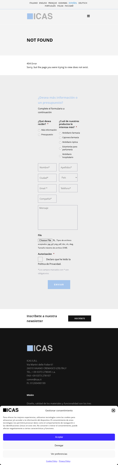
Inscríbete (79, 318)
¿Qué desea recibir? (44, 123)
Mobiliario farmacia (71, 132)
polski (60, 6)
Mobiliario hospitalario (67, 156)
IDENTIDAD (35, 36)
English (43, 3)
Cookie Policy (51, 461)
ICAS (40, 348)
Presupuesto (47, 134)
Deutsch (83, 3)
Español (73, 3)
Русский (69, 6)
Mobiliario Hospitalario (41, 69)
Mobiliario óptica (38, 61)
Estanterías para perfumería (69, 148)
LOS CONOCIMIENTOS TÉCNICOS (44, 40)
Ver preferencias (59, 454)
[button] (113, 410)
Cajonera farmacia (70, 137)
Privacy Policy (64, 461)
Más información (49, 129)
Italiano (34, 3)
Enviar (59, 284)
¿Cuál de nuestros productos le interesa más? (69, 124)
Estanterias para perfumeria (44, 65)
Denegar (59, 445)
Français (52, 3)
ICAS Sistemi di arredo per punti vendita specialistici (40, 16)
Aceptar (59, 437)
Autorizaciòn (46, 253)
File (40, 235)
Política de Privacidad (49, 263)
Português (50, 6)
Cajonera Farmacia (39, 57)
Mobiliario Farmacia (40, 53)
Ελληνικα (63, 3)
